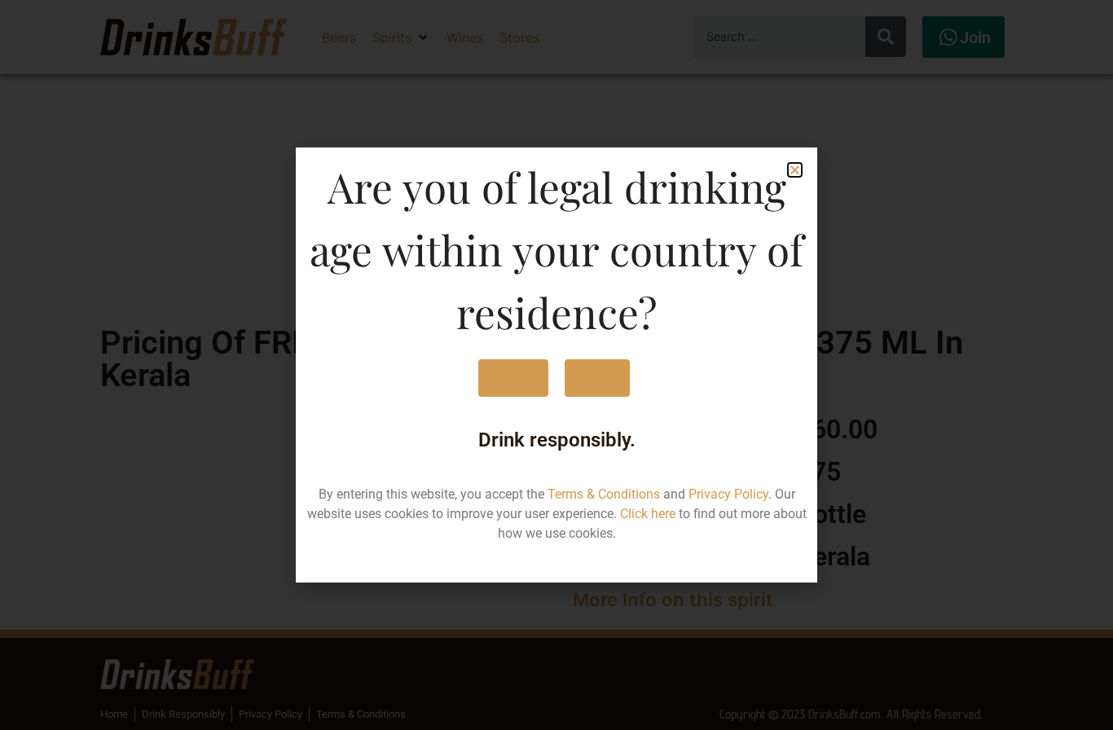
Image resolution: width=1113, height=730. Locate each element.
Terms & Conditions (604, 494)
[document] (556, 365)
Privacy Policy (728, 494)
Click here (647, 513)
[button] (795, 170)
